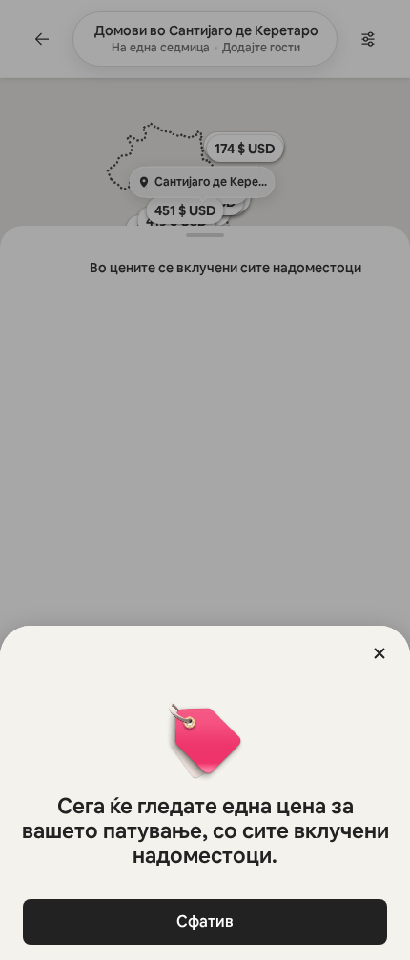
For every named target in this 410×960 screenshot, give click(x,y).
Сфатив (205, 921)
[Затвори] (379, 653)
